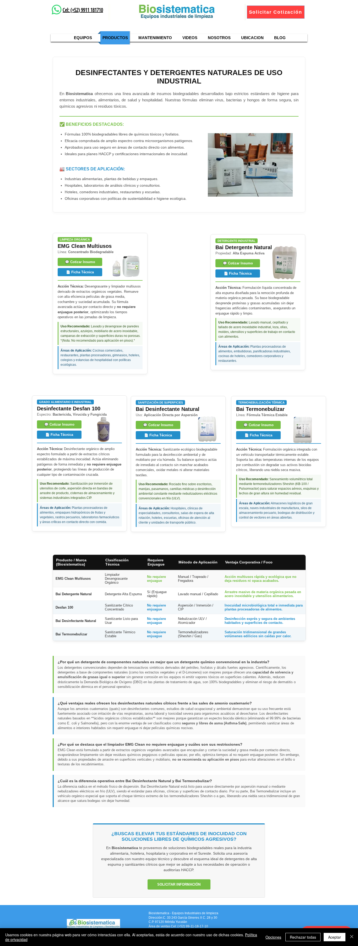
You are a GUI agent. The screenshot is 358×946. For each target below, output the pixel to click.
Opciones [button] (273, 937)
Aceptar (334, 937)
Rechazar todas (303, 937)
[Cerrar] (352, 937)
